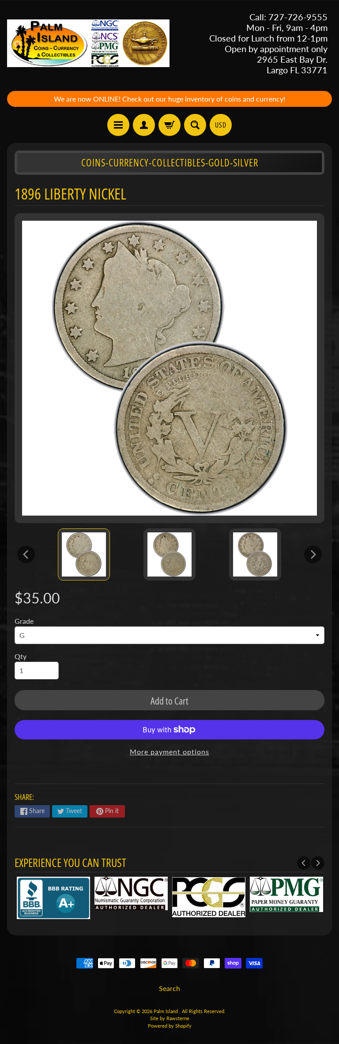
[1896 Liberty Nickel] (84, 554)
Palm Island (166, 1011)
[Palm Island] (88, 43)
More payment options (169, 751)
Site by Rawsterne (169, 1018)
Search (169, 988)
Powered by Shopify (170, 1026)
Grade (24, 621)
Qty (20, 656)
